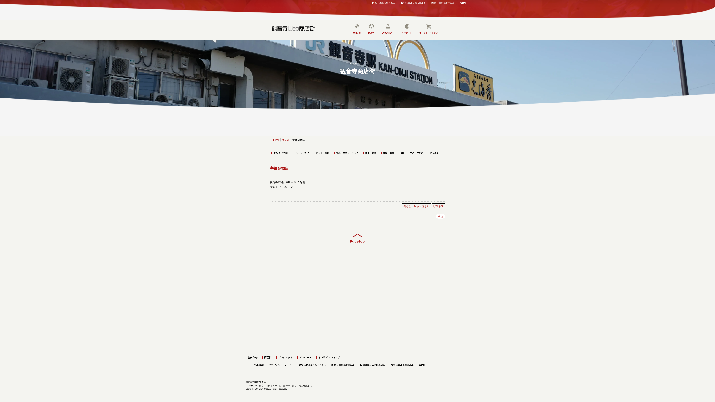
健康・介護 (370, 153)
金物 (440, 216)
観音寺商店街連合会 (385, 3)
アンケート (407, 32)
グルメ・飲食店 (281, 153)
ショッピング (302, 153)
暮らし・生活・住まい (412, 153)
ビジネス (434, 153)
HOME (275, 139)
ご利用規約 (258, 364)
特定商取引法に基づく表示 (312, 364)
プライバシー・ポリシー (281, 364)
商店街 (371, 32)
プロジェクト (388, 32)
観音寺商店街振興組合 (414, 3)
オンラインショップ (428, 32)
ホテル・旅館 (322, 153)
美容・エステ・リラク (347, 153)
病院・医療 (388, 153)
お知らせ (357, 32)
